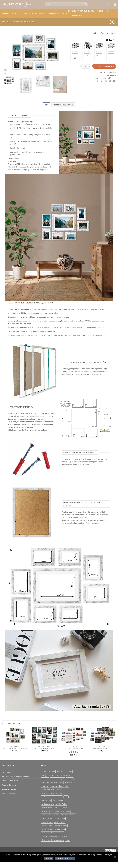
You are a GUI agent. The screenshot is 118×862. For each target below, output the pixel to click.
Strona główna (7, 22)
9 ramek (52, 771)
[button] (109, 4)
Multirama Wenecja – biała (111, 53)
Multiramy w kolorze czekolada (52, 793)
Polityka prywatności (10, 781)
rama (54, 800)
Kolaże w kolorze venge (55, 782)
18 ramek (68, 771)
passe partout (46, 800)
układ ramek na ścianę (68, 815)
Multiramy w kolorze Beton (59, 786)
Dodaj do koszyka (104, 66)
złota (67, 840)
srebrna (56, 815)
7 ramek (44, 771)
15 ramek (60, 771)
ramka (60, 800)
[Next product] (109, 22)
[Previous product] (114, 22)
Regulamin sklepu (9, 789)
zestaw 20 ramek (47, 829)
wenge (50, 818)
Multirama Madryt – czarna (44, 748)
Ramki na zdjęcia (9, 13)
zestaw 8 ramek (47, 822)
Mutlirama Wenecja (30, 22)
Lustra (64, 13)
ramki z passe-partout (62, 811)
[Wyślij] (86, 4)
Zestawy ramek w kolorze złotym (53, 840)
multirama (45, 786)
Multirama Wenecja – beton (99, 53)
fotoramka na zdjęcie (57, 779)
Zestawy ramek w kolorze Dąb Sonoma (55, 836)
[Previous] (6, 52)
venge (44, 818)
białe (48, 775)
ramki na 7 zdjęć (61, 804)
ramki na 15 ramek (61, 808)
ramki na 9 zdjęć (47, 808)
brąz (53, 775)
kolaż (43, 782)
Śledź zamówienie (9, 793)
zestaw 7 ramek (59, 818)
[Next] (63, 52)
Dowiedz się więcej (64, 858)
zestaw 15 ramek (47, 826)
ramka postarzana (48, 804)
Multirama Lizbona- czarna (102, 748)
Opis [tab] (47, 105)
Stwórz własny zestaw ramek (45, 13)
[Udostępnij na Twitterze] (102, 81)
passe (66, 797)
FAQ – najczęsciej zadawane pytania (16, 776)
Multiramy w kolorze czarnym (51, 789)
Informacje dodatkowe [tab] (63, 105)
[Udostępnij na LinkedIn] (114, 81)
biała (43, 775)
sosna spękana (46, 815)
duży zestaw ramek (63, 775)
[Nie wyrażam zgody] (115, 858)
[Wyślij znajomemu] (106, 81)
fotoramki (69, 779)
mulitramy (68, 782)
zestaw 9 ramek (59, 822)
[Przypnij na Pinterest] (110, 81)
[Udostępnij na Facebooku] (98, 81)
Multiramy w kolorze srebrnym (52, 797)
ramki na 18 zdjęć (47, 811)
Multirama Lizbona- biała (74, 748)
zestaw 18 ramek (61, 826)
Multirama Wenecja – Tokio (87, 53)
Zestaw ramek (60, 829)
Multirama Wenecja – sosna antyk (75, 54)
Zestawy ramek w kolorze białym (53, 833)
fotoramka (45, 779)
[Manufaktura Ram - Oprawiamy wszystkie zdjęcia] (21, 4)
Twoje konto (7, 772)
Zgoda (49, 858)
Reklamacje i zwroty (9, 785)
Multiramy (24, 13)
